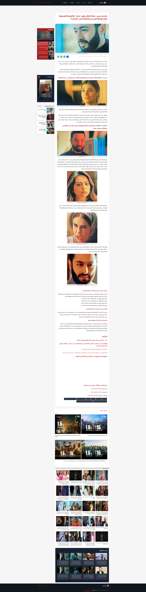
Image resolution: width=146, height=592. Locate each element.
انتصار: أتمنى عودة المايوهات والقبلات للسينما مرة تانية (94, 349)
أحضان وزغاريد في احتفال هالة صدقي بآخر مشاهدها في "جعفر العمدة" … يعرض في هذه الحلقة (85, 352)
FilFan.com (107, 590)
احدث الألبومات (50, 76)
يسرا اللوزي (88, 398)
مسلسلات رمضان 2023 (81, 398)
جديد (84, 2)
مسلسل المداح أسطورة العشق (70, 398)
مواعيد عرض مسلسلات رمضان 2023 (100, 401)
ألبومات (72, 2)
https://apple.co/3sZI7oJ (97, 392)
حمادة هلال (104, 398)
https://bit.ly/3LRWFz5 (93, 395)
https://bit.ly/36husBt (96, 388)
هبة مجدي (93, 398)
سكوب (78, 2)
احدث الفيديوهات (46, 106)
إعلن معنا (87, 590)
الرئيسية (89, 2)
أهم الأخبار (50, 29)
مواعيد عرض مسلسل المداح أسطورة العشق (84, 401)
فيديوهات (65, 2)
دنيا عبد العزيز (98, 398)
